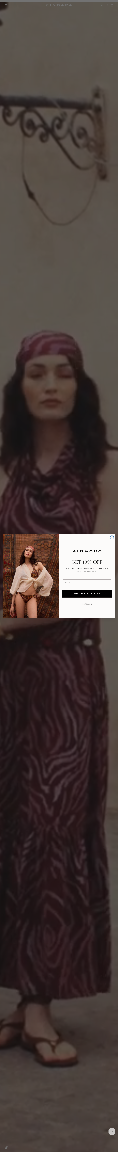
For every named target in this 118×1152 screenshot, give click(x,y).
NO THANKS (87, 603)
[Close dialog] (112, 537)
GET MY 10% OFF (87, 593)
